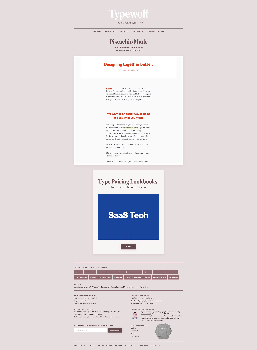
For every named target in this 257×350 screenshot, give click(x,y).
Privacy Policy (130, 345)
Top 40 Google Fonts (82, 301)
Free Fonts (138, 31)
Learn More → (128, 246)
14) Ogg (147, 277)
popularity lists (142, 287)
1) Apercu (78, 272)
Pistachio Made (128, 41)
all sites (131, 287)
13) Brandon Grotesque (133, 277)
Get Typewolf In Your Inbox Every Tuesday (93, 325)
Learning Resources (156, 31)
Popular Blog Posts (83, 309)
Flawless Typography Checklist (142, 298)
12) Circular (118, 277)
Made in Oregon (80, 345)
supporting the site (168, 318)
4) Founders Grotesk (115, 272)
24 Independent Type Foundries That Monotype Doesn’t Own (97, 311)
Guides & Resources (140, 295)
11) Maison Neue (105, 277)
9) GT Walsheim (81, 277)
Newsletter (135, 336)
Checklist (124, 31)
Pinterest (134, 331)
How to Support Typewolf (143, 309)
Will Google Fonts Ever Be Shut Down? (88, 314)
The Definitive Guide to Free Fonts (144, 303)
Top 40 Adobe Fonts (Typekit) (85, 298)
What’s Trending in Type (128, 22)
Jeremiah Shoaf (146, 314)
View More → (173, 277)
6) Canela (147, 272)
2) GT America (90, 272)
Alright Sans (137, 50)
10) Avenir (93, 277)
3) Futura (101, 272)
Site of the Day (105, 345)
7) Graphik (157, 272)
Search (77, 284)
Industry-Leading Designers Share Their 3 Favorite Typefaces (97, 317)
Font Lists (96, 31)
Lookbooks (110, 31)
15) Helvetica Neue (159, 277)
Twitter (134, 328)
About (92, 345)
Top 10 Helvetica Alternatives (85, 303)
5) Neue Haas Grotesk (133, 272)
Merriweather (127, 50)
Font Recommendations (85, 295)
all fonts (125, 287)
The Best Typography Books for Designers (146, 301)
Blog (118, 345)
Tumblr (134, 333)
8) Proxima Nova (170, 272)
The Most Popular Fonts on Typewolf (91, 267)
